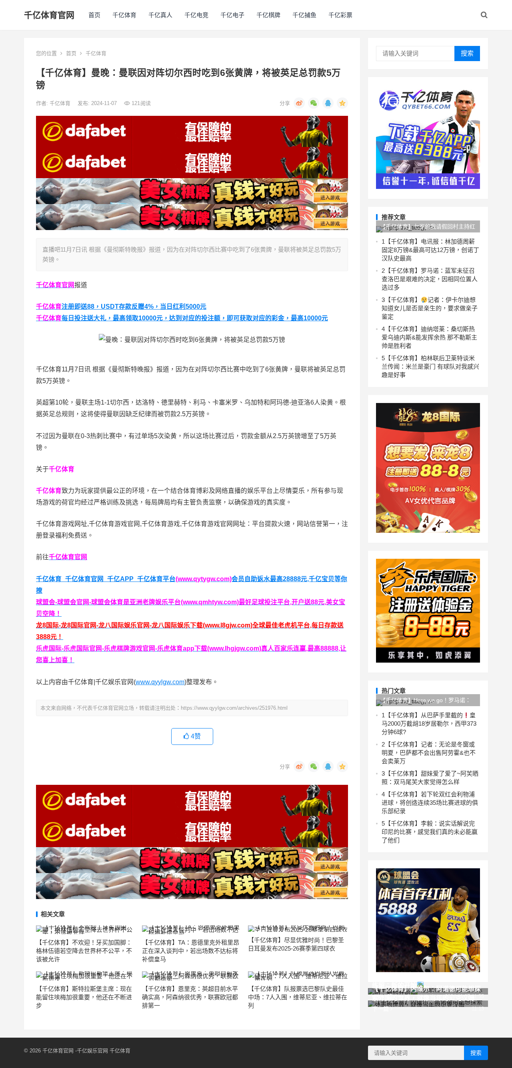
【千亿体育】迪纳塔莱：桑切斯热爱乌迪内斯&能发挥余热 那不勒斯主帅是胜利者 (429, 337)
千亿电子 (232, 15)
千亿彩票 (340, 15)
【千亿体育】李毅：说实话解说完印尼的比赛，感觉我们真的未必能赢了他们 (430, 832)
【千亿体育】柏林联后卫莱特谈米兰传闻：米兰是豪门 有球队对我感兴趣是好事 (430, 366)
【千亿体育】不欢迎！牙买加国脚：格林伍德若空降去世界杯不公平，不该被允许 (84, 951)
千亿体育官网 (49, 15)
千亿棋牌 (268, 15)
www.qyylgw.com (160, 682)
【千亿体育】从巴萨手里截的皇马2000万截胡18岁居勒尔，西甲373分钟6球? (429, 723)
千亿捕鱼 (304, 15)
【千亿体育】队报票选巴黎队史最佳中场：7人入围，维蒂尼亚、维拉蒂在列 (297, 997)
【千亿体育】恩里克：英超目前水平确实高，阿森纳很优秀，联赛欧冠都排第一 (190, 997)
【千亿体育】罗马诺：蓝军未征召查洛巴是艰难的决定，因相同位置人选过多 (430, 279)
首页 (94, 15)
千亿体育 (124, 15)
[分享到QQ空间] (342, 103)
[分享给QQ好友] (328, 103)
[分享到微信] (313, 103)
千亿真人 (160, 15)
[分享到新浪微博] (299, 103)
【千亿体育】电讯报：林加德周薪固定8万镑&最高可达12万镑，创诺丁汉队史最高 (430, 250)
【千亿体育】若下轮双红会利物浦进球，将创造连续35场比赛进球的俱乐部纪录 (430, 802)
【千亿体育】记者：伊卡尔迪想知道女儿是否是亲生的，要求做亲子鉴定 (430, 308)
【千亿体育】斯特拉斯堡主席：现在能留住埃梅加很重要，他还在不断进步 (84, 997)
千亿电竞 (196, 15)
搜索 (467, 53)
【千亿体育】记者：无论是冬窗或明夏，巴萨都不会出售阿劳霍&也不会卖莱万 (429, 752)
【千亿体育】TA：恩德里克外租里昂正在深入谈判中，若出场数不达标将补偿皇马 (190, 951)
